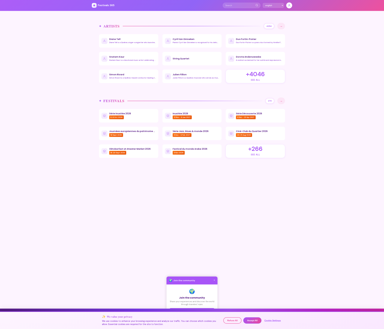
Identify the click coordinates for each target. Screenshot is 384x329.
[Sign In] (289, 5)
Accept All (252, 320)
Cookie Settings (272, 320)
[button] (192, 280)
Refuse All (232, 320)
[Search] (256, 5)
